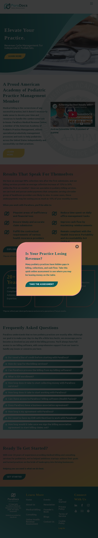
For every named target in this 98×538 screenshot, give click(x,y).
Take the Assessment (41, 284)
